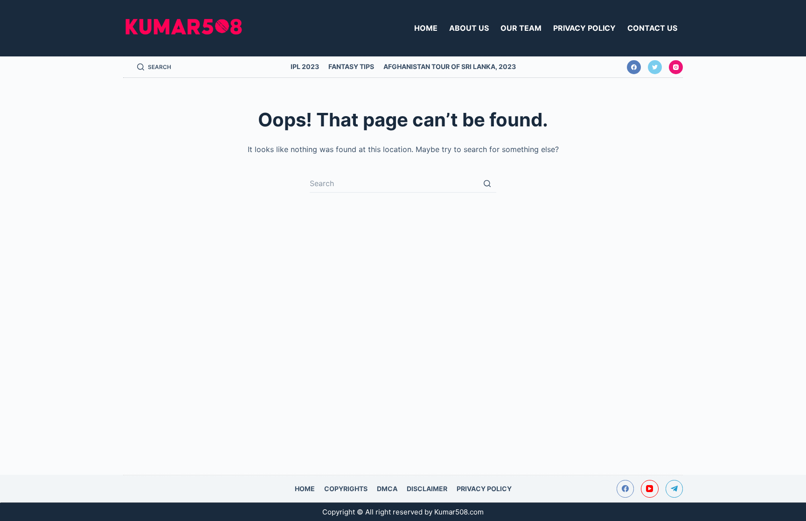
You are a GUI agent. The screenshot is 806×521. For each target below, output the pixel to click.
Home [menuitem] (426, 28)
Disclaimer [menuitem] (427, 489)
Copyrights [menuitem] (346, 489)
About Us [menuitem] (469, 28)
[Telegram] (674, 489)
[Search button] (487, 183)
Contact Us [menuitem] (652, 28)
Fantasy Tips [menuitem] (351, 66)
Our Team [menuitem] (521, 28)
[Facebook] (634, 67)
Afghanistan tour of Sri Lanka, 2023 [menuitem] (449, 66)
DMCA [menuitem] (387, 489)
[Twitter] (655, 67)
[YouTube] (650, 489)
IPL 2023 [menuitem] (305, 66)
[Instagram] (676, 67)
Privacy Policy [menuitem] (584, 28)
